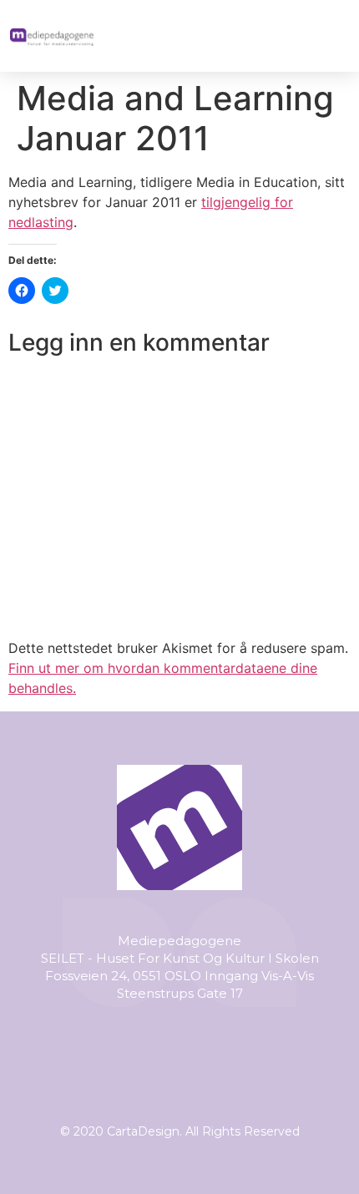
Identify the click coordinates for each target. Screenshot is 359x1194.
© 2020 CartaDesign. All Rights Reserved (180, 1131)
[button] (331, 35)
